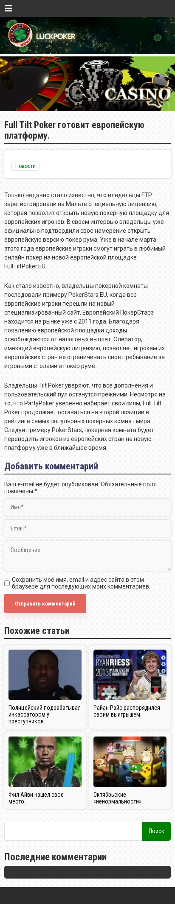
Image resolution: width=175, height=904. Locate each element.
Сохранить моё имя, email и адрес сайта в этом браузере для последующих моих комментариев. (81, 583)
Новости (25, 166)
